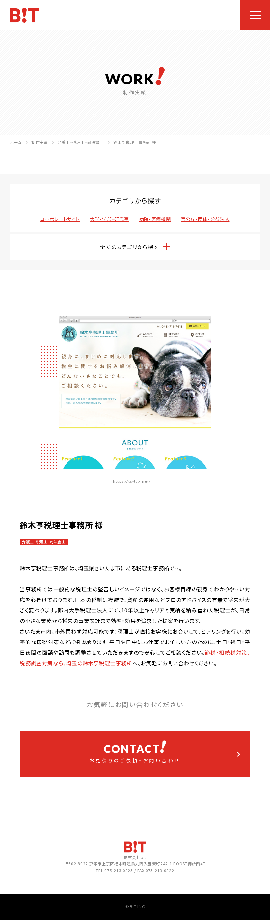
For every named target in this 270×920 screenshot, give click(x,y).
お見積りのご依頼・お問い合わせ (135, 753)
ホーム (16, 142)
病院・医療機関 (155, 219)
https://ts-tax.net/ (132, 481)
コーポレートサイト (60, 219)
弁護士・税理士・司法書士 (81, 142)
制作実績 (39, 142)
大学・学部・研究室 (109, 219)
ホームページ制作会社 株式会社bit (24, 15)
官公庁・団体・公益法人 (205, 219)
